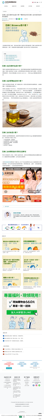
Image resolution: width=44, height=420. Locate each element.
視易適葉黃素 (8, 162)
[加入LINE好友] (22, 310)
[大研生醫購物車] (37, 2)
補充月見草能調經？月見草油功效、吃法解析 (17, 392)
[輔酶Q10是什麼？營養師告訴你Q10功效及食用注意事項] (11, 279)
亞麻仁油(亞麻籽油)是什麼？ (11, 55)
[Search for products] (39, 2)
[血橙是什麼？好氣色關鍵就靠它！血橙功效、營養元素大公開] (32, 244)
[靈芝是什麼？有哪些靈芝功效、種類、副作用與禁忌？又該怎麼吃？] (11, 261)
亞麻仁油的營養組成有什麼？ (12, 57)
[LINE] (39, 385)
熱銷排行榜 (14, 6)
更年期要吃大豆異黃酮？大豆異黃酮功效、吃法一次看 (17, 396)
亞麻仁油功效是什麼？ (10, 58)
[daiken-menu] (41, 2)
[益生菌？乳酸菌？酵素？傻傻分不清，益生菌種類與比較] (32, 261)
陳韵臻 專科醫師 (4, 18)
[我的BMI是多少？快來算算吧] (22, 227)
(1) (15, 86)
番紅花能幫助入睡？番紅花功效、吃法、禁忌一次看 (17, 384)
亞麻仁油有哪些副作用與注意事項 (12, 60)
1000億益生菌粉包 (8, 385)
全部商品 (6, 6)
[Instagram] (36, 385)
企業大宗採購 (9, 368)
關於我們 (38, 6)
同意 (20, 416)
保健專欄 (22, 6)
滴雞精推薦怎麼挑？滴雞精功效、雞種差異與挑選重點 (17, 380)
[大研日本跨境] (34, 2)
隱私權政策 (40, 415)
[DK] (7, 215)
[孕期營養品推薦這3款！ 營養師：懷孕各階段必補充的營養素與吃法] (32, 279)
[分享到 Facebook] (17, 19)
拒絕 (24, 416)
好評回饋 (30, 6)
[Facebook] (33, 385)
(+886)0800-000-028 (36, 380)
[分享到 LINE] (19, 19)
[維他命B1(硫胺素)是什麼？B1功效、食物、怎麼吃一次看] (11, 244)
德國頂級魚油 (7, 379)
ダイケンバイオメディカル (23, 412)
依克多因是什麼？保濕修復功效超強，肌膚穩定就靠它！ (17, 388)
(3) (37, 94)
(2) (31, 92)
